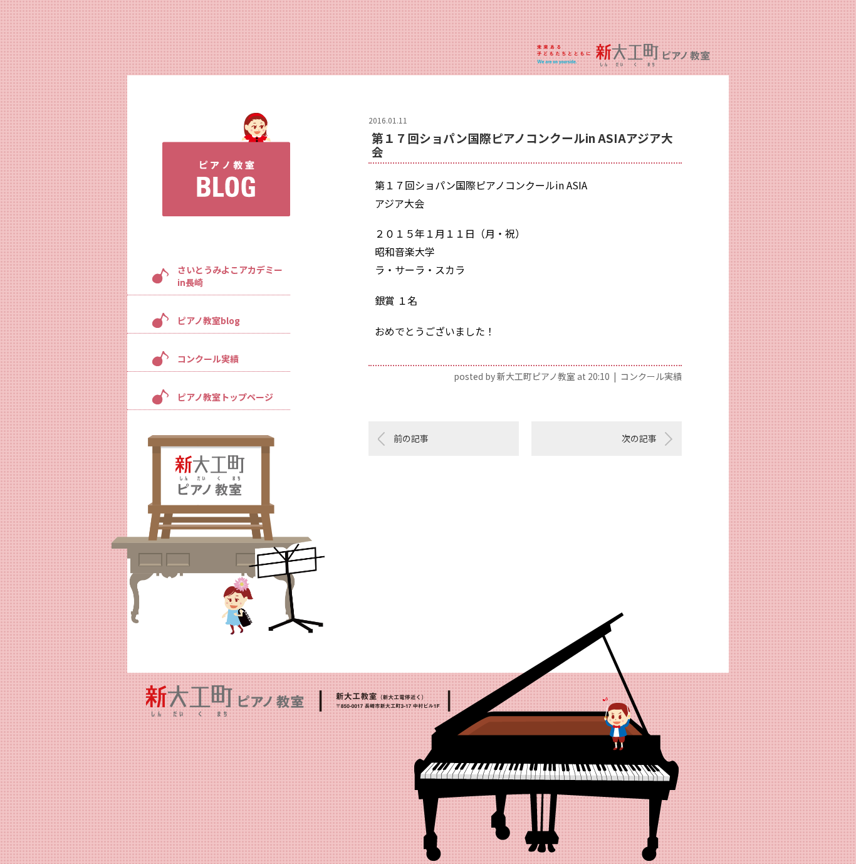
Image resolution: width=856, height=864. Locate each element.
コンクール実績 (208, 358)
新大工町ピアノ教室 (536, 376)
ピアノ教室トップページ (225, 397)
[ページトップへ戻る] (807, 815)
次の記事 (639, 438)
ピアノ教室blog (208, 320)
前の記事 (411, 438)
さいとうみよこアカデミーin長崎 (230, 275)
